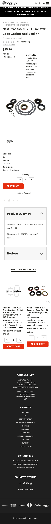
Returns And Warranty (25, 422)
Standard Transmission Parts (25, 464)
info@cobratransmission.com (25, 387)
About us (25, 412)
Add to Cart (13, 346)
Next (48, 301)
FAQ (25, 416)
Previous (3, 301)
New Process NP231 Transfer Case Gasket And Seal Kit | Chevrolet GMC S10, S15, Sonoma (13, 312)
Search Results (25, 446)
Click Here (9, 11)
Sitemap (25, 440)
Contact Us (25, 433)
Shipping (25, 426)
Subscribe (25, 429)
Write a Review (9, 45)
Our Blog (25, 443)
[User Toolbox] (39, 3)
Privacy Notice (25, 419)
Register (29, 436)
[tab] (25, 213)
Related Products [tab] (23, 269)
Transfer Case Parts (25, 468)
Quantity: (25, 175)
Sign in (20, 436)
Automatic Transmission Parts (25, 461)
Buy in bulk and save (11, 170)
